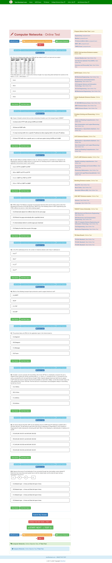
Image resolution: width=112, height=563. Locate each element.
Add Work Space (25, 104)
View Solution (15, 104)
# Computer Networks (49, 50)
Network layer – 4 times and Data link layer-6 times (27, 495)
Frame (16, 353)
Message (17, 348)
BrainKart (62, 561)
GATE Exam (38, 2)
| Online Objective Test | (29, 544)
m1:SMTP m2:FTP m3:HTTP (22, 172)
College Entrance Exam (58, 2)
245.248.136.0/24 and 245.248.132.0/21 (25, 450)
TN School (46, 2)
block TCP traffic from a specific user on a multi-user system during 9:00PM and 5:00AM (37, 138)
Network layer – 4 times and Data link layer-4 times (27, 484)
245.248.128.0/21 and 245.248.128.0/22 (25, 439)
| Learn (85, 31)
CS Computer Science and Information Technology (38, 41)
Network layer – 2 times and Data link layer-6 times (27, 500)
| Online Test (86, 53)
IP (15, 300)
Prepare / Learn (40, 52)
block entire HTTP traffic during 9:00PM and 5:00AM (28, 122)
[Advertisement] (56, 17)
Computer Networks (62, 41)
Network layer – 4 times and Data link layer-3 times (27, 489)
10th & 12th (71, 2)
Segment (17, 337)
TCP (15, 306)
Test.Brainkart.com (21, 2)
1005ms (16, 387)
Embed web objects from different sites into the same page (29, 212)
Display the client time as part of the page (25, 228)
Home (30, 2)
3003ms (16, 403)
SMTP (16, 295)
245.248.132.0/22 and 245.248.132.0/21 (25, 444)
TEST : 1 (40, 45)
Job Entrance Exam (83, 2)
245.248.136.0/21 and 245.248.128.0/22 (25, 433)
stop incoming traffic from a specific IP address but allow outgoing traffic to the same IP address (39, 133)
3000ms (16, 398)
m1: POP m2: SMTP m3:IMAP (22, 183)
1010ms (16, 392)
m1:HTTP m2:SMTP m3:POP (22, 167)
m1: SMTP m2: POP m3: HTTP (22, 178)
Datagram (17, 342)
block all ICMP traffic (20, 127)
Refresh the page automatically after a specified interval (29, 217)
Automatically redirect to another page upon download (28, 223)
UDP (15, 311)
